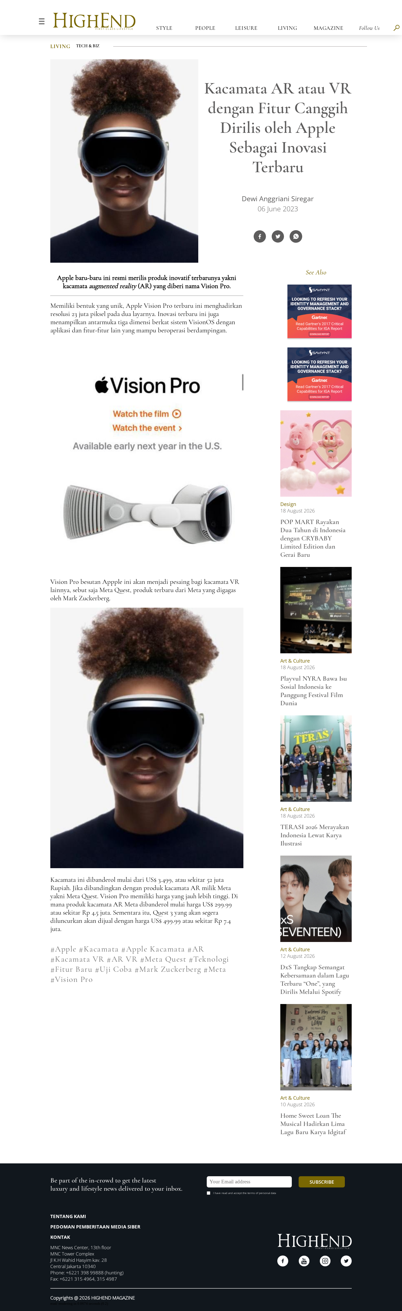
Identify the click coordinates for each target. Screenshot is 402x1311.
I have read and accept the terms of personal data (244, 1193)
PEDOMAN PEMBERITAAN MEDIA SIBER (95, 1227)
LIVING (60, 46)
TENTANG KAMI (68, 1216)
